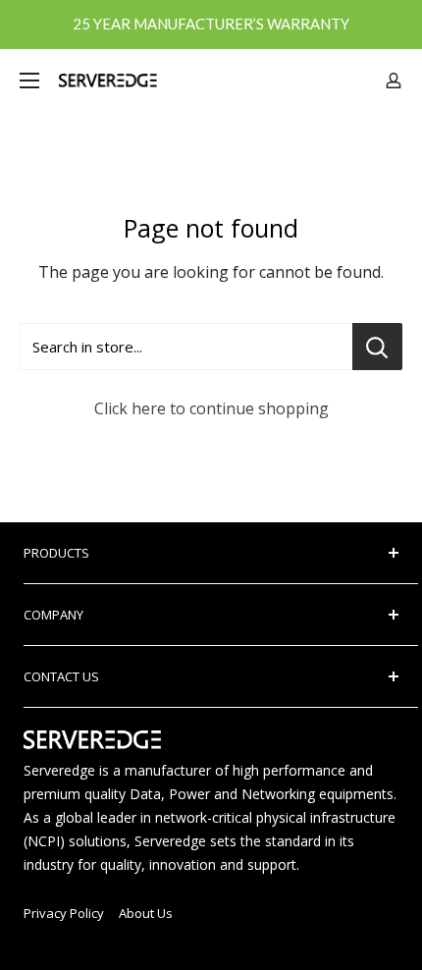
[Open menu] (29, 80)
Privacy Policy (64, 913)
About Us (146, 913)
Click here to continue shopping (211, 408)
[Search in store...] (377, 346)
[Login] (393, 80)
